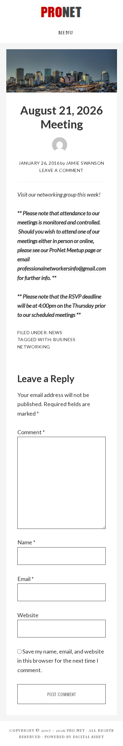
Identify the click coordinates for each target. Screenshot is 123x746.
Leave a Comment (61, 170)
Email (25, 578)
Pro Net (61, 12)
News (55, 332)
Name (26, 542)
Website (27, 615)
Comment (31, 432)
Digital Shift (88, 736)
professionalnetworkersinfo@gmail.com (61, 268)
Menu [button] (65, 33)
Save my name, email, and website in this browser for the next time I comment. (60, 660)
